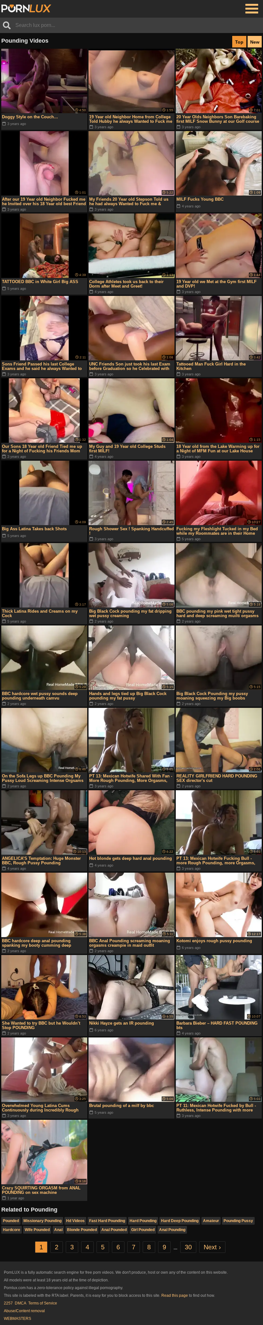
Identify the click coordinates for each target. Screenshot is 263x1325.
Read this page (174, 1295)
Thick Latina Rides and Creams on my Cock (40, 613)
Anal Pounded (114, 1230)
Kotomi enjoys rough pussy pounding (214, 940)
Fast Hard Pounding (107, 1221)
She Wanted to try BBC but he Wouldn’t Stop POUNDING (41, 1025)
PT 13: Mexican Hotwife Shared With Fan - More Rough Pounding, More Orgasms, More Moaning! (130, 778)
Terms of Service (42, 1303)
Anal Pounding (172, 1230)
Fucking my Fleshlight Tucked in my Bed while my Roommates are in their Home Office (217, 531)
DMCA (20, 1303)
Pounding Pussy (238, 1221)
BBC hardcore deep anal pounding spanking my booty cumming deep (36, 943)
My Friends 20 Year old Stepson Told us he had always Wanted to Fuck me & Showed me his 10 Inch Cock (128, 201)
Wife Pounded (37, 1230)
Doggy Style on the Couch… (30, 116)
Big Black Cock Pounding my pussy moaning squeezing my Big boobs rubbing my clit (212, 696)
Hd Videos (75, 1221)
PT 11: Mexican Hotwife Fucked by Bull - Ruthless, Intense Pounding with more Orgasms (216, 1108)
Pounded (11, 1221)
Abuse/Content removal (24, 1311)
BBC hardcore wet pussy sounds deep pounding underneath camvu (40, 695)
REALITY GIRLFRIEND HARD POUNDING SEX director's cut (216, 778)
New (254, 42)
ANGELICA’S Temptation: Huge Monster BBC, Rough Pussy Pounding (41, 860)
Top (239, 42)
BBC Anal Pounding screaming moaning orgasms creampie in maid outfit (129, 943)
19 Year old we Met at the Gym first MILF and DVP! (216, 284)
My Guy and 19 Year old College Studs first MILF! (127, 448)
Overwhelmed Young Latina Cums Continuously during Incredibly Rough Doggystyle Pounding (40, 1108)
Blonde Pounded (82, 1230)
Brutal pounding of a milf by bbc (121, 1105)
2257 (8, 1303)
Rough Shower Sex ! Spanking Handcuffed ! (131, 531)
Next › (212, 1247)
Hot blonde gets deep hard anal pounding (130, 858)
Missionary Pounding (42, 1221)
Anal (58, 1230)
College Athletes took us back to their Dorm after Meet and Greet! (126, 284)
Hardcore (11, 1230)
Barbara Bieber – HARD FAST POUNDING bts (217, 1025)
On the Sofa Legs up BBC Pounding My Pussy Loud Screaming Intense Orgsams (42, 778)
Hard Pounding (143, 1221)
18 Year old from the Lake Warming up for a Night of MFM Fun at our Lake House (217, 448)
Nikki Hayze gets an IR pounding (121, 1023)
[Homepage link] (26, 8)
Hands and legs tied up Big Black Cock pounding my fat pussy (127, 695)
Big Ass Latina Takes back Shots (34, 528)
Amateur (211, 1221)
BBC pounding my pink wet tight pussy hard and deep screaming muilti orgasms (217, 613)
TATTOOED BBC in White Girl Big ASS (40, 281)
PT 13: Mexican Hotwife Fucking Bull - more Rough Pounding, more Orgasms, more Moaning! (215, 861)
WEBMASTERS (17, 1318)
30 (188, 1247)
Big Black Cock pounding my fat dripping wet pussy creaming (130, 613)
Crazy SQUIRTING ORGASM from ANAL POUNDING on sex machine (41, 1190)
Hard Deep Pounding (180, 1221)
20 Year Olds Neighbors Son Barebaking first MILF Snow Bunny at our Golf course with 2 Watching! (217, 119)
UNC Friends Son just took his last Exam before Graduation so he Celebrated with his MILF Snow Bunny (129, 366)
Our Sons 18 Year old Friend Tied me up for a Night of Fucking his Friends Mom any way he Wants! (42, 449)
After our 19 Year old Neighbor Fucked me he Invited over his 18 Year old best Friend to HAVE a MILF (44, 201)
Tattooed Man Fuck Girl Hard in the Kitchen (211, 366)
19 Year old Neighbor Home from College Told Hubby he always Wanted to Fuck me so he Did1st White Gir (130, 119)
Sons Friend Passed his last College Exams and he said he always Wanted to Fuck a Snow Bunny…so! (42, 366)
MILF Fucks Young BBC (200, 199)
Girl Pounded (143, 1230)
